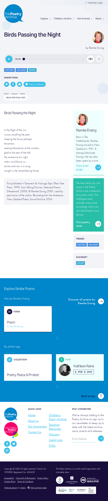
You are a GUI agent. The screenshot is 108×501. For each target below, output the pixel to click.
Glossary (54, 434)
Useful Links (56, 440)
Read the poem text (15, 97)
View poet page (82, 167)
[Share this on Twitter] (6, 84)
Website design (10, 487)
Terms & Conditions (25, 481)
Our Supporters (37, 426)
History (9, 70)
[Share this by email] (19, 84)
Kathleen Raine (84, 366)
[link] (9, 59)
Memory (21, 70)
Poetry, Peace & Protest (23, 375)
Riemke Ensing (96, 47)
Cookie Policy (10, 481)
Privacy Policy (42, 478)
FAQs (52, 445)
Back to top (88, 396)
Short (32, 70)
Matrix (23, 487)
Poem (11, 322)
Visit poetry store (83, 224)
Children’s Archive (62, 18)
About (98, 18)
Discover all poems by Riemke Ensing (81, 301)
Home (31, 415)
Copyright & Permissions (26, 478)
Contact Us (34, 432)
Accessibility (9, 478)
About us (33, 421)
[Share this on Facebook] (13, 84)
